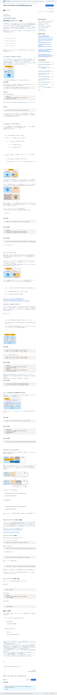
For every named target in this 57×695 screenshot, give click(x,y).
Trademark (21, 693)
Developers (25, 1)
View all (39, 90)
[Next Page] (46, 31)
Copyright (11, 693)
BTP (38, 27)
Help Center (36, 1)
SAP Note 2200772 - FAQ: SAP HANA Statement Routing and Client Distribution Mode (16, 300)
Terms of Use (8, 693)
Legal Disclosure (16, 693)
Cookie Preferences (30, 693)
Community (9, 1)
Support (25, 693)
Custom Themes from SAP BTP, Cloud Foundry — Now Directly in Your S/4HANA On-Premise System (45, 40)
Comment (6, 689)
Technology (16, 3)
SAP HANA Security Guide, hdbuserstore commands (11, 532)
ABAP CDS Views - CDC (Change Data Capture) (47, 21)
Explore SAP (48, 1)
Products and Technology (15, 1)
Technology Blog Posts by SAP (22, 3)
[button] (50, 11)
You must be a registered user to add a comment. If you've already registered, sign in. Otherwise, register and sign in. (18, 687)
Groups (21, 1)
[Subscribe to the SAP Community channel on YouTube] (51, 693)
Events (33, 1)
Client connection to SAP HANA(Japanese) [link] (32, 3)
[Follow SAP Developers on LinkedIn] (53, 693)
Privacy (4, 693)
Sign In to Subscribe (49, 5)
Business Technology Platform (42, 30)
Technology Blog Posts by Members (44, 46)
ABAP (39, 21)
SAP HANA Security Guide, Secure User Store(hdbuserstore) (12, 529)
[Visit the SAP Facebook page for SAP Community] (48, 693)
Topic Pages (41, 1)
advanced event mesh (41, 24)
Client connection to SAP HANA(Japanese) (17, 5)
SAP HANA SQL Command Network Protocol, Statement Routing (13, 299)
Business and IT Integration (44, 27)
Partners (29, 1)
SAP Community (5, 3)
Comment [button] (33, 679)
